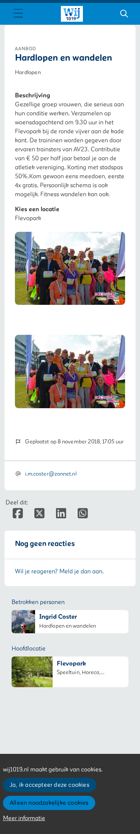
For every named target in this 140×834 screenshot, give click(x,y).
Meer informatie (24, 818)
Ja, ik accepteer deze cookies (49, 785)
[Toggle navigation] (18, 14)
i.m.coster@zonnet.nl (51, 474)
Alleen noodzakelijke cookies (49, 803)
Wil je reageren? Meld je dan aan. (59, 571)
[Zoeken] (124, 14)
